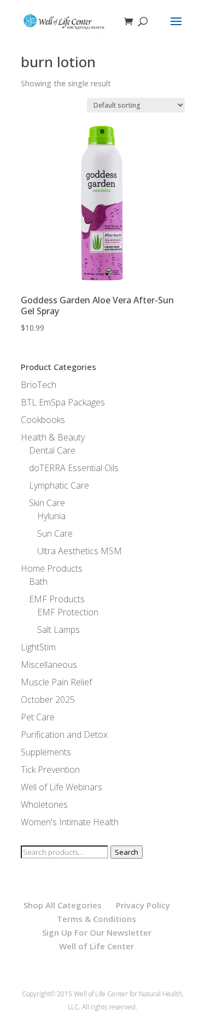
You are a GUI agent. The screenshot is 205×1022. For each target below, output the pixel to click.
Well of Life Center (96, 946)
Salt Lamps (58, 630)
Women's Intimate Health (70, 822)
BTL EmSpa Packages (63, 402)
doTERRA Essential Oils (74, 468)
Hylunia (51, 516)
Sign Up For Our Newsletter (96, 932)
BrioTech (38, 385)
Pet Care (38, 717)
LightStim (38, 647)
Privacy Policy (143, 905)
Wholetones (44, 804)
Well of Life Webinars (61, 787)
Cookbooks (43, 420)
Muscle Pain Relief (56, 682)
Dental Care (52, 450)
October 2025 (48, 700)
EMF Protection (67, 612)
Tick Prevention (50, 769)
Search (126, 852)
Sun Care (55, 533)
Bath (38, 581)
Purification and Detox (64, 735)
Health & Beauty (53, 437)
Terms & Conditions (96, 918)
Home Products (52, 568)
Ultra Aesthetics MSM (79, 551)
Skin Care (47, 503)
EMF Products (57, 599)
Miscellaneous (49, 665)
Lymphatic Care (59, 485)
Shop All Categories (63, 905)
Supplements (46, 752)
